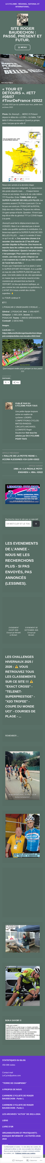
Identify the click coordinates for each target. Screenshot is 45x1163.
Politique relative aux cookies (25, 1153)
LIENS (5, 1120)
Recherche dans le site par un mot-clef (21, 519)
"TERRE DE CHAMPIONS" (14, 1083)
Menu (24, 47)
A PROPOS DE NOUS (12, 1089)
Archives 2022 (7, 107)
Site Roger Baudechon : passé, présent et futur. (22, 34)
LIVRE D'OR (7, 1127)
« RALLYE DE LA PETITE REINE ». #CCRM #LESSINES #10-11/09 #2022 (20, 456)
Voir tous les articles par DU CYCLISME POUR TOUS (27, 436)
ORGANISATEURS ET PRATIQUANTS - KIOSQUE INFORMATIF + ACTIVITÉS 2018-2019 (21, 1136)
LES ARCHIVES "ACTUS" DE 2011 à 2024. (21, 1114)
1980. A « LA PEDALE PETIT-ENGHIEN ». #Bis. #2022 (28, 469)
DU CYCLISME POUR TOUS (24, 104)
